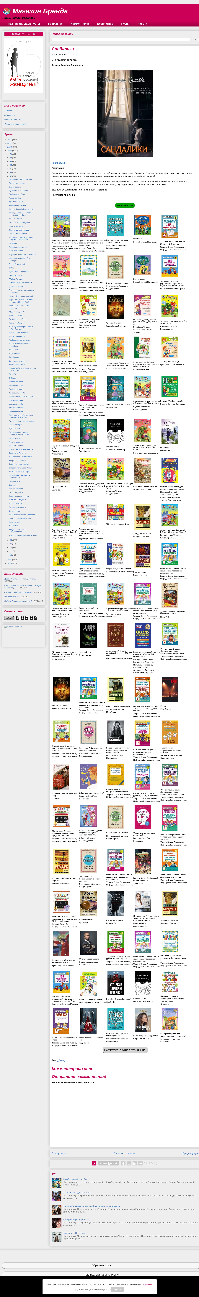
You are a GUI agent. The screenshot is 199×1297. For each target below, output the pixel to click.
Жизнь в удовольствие (89, 959)
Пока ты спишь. (16, 445)
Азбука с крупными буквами (118, 569)
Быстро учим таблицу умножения (88, 609)
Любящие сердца (17, 336)
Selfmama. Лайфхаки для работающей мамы (90, 749)
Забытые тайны (17, 194)
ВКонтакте (9, 115)
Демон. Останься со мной (21, 296)
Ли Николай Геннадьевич (63, 328)
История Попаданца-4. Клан (77, 1192)
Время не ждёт (16, 202)
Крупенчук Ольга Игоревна (172, 365)
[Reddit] (129, 1163)
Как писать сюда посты (24, 23)
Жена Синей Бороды (18, 333)
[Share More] (140, 1163)
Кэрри (163, 706)
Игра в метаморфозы (19, 464)
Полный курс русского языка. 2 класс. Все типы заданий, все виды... (146, 708)
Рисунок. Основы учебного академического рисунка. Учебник (64, 322)
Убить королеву (16, 408)
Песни (125, 23)
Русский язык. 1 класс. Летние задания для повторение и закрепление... (65, 403)
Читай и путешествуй (15, 124)
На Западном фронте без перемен (63, 879)
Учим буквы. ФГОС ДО (170, 361)
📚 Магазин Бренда (35, 11)
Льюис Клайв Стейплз (115, 326)
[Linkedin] (135, 1163)
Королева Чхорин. (17, 323)
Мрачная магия (16, 411)
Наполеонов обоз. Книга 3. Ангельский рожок (64, 961)
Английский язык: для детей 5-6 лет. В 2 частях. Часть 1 (64, 531)
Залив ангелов (15, 389)
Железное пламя (16, 382)
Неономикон (14, 481)
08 (11, 540)
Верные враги (15, 275)
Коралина (164, 447)
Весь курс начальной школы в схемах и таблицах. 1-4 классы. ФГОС (146, 654)
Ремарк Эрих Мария (61, 883)
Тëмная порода (16, 404)
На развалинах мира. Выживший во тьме (19, 433)
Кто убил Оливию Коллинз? (118, 999)
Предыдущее (190, 1153)
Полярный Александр (115, 450)
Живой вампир (15, 503)
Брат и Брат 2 (16, 492)
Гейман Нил (165, 450)
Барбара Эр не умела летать (23, 254)
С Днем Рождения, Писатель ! (18, 592)
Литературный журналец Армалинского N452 (21, 238)
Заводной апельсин (142, 533)
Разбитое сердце (17, 319)
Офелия (12, 378)
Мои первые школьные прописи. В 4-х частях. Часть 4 (64, 363)
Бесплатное (105, 23)
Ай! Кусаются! (15, 219)
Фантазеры (138, 239)
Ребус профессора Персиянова (17, 530)
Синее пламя (15, 438)
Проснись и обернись (18, 190)
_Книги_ (61, 1060)
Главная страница (124, 1153)
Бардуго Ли (111, 923)
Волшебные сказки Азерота (22, 515)
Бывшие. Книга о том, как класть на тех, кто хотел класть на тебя (117, 750)
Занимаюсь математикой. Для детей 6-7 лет (173, 322)
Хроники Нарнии (113, 323)
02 (11, 158)
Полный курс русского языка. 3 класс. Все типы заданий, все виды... (173, 837)
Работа (142, 23)
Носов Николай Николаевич (145, 242)
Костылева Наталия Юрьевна (173, 288)
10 (11, 547)
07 (11, 176)
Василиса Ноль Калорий (20, 518)
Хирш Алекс (138, 883)
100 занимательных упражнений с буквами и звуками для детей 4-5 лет (172, 283)
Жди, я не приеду (17, 312)
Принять (117, 1290)
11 (11, 551)
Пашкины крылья (17, 183)
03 (11, 161)
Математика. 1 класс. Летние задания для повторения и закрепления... (173, 571)
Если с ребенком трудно (117, 283)
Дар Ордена (14, 353)
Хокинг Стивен (85, 655)
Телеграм (8, 111)
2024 (9, 151)
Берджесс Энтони (141, 536)
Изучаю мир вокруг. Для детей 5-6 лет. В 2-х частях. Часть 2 (146, 402)
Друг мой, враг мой (18, 361)
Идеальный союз (16, 385)
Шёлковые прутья (17, 500)
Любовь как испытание (19, 340)
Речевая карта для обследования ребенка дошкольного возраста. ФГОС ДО (92, 532)
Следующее (59, 1153)
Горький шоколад (17, 264)
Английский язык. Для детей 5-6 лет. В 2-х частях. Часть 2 (173, 531)
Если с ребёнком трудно (63, 570)
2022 (9, 143)
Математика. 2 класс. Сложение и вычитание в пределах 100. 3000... (63, 833)
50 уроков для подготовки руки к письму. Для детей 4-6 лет (146, 321)
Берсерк (13, 485)
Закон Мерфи (15, 425)
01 (11, 154)
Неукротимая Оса (17, 507)
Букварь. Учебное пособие (172, 401)
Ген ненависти (16, 488)
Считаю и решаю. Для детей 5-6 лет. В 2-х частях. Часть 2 (92, 485)
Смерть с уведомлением (20, 283)
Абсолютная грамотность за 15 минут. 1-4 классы (172, 243)
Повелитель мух (140, 572)
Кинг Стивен (165, 709)
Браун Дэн (56, 490)
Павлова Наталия (141, 370)
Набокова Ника (59, 659)
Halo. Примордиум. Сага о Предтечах (21, 328)
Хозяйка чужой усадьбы (75, 1179)
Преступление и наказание (118, 706)
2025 (9, 560)
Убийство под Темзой (19, 230)
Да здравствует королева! (76, 1219)
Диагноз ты (14, 511)
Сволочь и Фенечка (17, 453)
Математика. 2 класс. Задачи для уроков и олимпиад (173, 876)
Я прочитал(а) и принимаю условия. (95, 1289)
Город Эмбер (15, 198)
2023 (9, 147)
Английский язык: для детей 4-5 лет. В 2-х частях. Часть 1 (65, 242)
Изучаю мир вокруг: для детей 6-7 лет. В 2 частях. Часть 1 (119, 609)
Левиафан (13, 526)
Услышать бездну (17, 393)
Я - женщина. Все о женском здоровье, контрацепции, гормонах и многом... (146, 918)
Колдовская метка (17, 364)
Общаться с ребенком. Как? (91, 793)
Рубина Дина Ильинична (63, 965)
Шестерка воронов (114, 920)
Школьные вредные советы (91, 1000)
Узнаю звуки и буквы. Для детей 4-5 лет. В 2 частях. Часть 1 (144, 447)
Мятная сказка (112, 447)
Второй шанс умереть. (20, 222)
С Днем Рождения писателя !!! (18, 601)
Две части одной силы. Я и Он (23, 535)
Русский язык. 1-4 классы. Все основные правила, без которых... (64, 748)
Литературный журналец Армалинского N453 (21, 416)
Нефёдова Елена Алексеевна (92, 576)
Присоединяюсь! (11, 597)
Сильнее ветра (16, 251)
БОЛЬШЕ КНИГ (125, 205)
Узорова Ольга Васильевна (91, 248)
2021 (9, 139)
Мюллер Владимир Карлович (119, 658)
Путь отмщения (16, 400)
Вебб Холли (111, 407)
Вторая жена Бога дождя (20, 468)
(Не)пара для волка (18, 286)
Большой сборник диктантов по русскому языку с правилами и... (91, 407)
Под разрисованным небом (21, 396)
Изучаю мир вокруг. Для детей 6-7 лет (65, 447)
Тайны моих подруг (18, 233)
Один (11, 268)
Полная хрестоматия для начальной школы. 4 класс (172, 488)
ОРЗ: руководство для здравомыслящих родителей (173, 1035)
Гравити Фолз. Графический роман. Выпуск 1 (145, 879)
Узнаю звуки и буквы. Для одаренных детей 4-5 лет (117, 364)
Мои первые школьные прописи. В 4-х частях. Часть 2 (92, 282)
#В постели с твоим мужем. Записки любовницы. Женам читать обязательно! (65, 654)
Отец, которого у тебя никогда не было (20, 214)
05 (11, 169)
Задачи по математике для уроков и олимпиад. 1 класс (118, 957)
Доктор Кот (15, 522)
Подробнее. (147, 1284)
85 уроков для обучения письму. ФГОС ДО (89, 321)
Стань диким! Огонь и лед (21, 209)
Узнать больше (59, 163)
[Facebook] (123, 1163)
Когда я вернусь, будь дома (145, 1036)
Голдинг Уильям (140, 575)
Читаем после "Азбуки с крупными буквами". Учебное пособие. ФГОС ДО (146, 364)
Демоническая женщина (20, 471)
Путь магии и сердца (19, 272)
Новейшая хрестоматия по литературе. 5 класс (145, 488)
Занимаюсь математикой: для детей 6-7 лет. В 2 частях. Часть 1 (119, 486)
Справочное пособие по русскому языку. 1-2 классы (145, 794)
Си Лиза (55, 799)
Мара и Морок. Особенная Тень (91, 1039)
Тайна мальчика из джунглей (119, 404)
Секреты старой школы (20, 179)
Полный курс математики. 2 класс (64, 1039)
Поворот (13, 243)
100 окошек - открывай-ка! (117, 524)
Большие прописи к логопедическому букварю (172, 997)
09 (11, 544)
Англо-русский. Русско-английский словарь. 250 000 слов (119, 653)
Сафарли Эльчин (141, 1038)
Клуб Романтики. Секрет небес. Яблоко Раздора (21, 301)
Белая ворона (15, 187)
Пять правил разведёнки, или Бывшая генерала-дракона (91, 1206)
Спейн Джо (111, 1002)
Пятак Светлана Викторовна (64, 288)
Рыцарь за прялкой (17, 460)
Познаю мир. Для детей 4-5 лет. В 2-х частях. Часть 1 (64, 609)
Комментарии (80, 23)
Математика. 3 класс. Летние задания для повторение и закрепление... (119, 877)
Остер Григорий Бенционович (92, 1003)
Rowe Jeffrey (166, 617)
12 (11, 555)
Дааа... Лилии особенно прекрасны (20, 579)
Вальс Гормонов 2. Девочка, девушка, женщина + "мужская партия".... (91, 832)
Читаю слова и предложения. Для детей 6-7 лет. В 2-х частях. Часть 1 (65, 283)
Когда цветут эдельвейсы (21, 449)
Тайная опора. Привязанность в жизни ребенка (89, 879)
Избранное (55, 23)
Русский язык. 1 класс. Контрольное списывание (117, 790)
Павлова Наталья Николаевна (119, 572)
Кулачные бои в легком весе (22, 421)
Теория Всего (85, 652)
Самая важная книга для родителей (144, 834)
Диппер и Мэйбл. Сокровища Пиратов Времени (173, 612)
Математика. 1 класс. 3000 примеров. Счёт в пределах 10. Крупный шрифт (64, 919)
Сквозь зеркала (16, 226)
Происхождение (59, 487)
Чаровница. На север (74, 1233)
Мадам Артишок (17, 279)
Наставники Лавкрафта (20, 457)
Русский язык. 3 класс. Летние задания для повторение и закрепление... (92, 243)
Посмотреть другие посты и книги (125, 1049)
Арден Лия (84, 1043)
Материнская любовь (88, 366)
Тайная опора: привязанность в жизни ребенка (170, 750)
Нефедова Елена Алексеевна (92, 251)
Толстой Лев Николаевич (171, 500)
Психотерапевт (16, 442)
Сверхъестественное (19, 496)
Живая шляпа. (139, 279)
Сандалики (14, 357)
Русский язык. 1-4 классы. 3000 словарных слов (90, 570)
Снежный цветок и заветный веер (64, 794)
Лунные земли (15, 428)
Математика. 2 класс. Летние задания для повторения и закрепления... (146, 610)
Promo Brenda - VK (12, 119)
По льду (12, 374)
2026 (9, 563)
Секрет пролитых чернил (90, 448)
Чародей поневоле (17, 205)
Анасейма (13, 350)
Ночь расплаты (16, 315)
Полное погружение (18, 247)
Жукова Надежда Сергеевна (172, 404)
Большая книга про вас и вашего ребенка (117, 241)
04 (11, 165)
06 (11, 172)
